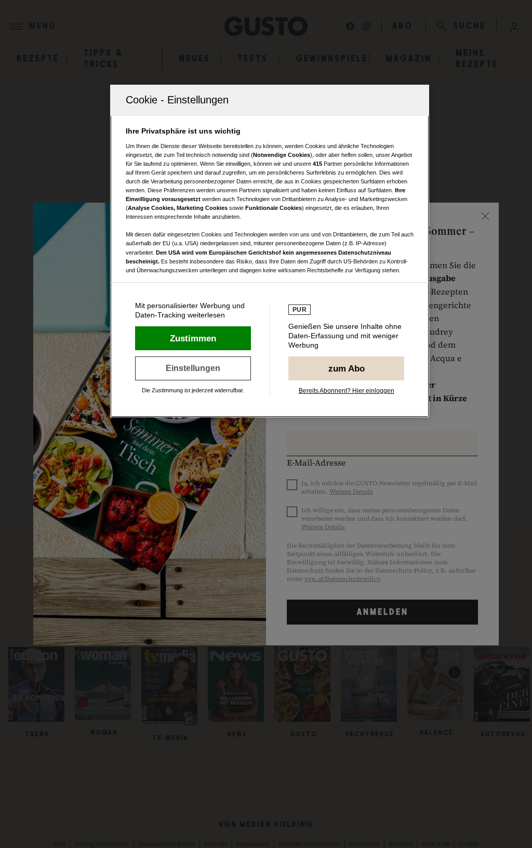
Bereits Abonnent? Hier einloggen (346, 390)
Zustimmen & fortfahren (193, 338)
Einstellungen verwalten (193, 368)
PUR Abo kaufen (346, 368)
